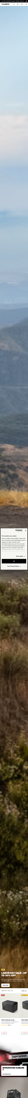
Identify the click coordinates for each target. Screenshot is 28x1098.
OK (14, 561)
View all (24, 990)
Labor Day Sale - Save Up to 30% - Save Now (13, 1)
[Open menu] (26, 4)
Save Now (5, 985)
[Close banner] (25, 530)
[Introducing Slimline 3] (14, 1059)
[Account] (18, 4)
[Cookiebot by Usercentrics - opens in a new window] (16, 531)
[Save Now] (14, 497)
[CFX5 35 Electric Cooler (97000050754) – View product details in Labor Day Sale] (10, 1014)
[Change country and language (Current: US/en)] (26, 1)
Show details (19, 556)
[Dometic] (5, 4)
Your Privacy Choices (13, 566)
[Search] (14, 4)
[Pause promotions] (2, 1)
